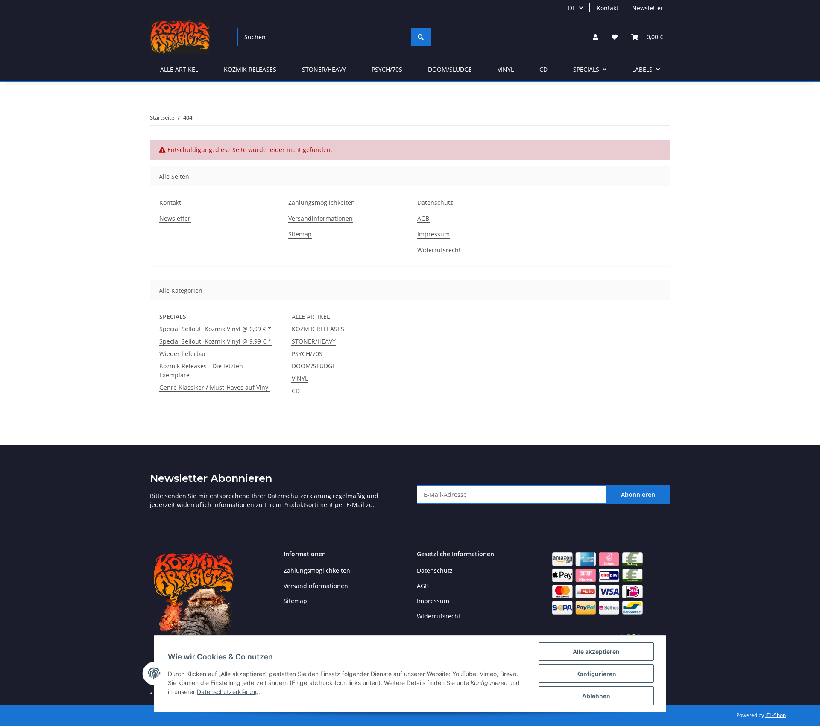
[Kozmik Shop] (180, 37)
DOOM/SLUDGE (314, 366)
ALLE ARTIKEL (311, 316)
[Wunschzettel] (614, 37)
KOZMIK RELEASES (318, 329)
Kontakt (607, 8)
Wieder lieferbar (182, 354)
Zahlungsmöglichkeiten (321, 202)
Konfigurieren (596, 673)
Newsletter (647, 8)
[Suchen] (420, 37)
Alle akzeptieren (596, 651)
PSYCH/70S (307, 354)
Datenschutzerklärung (299, 496)
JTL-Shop (775, 715)
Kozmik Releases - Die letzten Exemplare (201, 370)
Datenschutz (435, 202)
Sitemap (300, 234)
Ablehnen (596, 696)
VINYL (300, 378)
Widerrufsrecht (439, 250)
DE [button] (572, 8)
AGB (423, 218)
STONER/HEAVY (314, 341)
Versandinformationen (320, 218)
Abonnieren (638, 494)
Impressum (433, 234)
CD (296, 391)
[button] (595, 37)
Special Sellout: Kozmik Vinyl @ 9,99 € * (215, 341)
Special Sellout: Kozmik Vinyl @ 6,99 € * (215, 329)
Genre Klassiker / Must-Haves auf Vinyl (214, 387)
